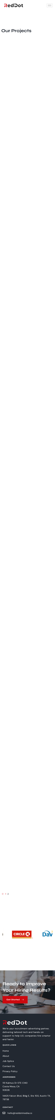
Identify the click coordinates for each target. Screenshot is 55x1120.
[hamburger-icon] (49, 5)
